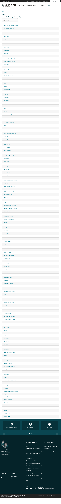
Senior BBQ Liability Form (9, 302)
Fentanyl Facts (6, 213)
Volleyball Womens (7, 396)
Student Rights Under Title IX (9, 352)
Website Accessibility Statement (10, 407)
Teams (5, 371)
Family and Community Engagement (11, 208)
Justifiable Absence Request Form (51, 451)
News (5, 261)
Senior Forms (6, 305)
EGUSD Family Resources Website (10, 180)
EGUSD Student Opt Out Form (9, 191)
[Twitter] (41, 488)
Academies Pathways (8, 44)
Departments (6, 161)
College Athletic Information (9, 130)
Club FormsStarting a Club (9, 122)
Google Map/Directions (5, 454)
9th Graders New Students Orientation (11, 31)
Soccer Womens (7, 327)
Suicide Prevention (30, 465)
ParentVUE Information (8, 283)
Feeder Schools (7, 211)
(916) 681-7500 (4, 475)
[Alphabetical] (10, 21)
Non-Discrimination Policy (40, 495)
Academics (6, 39)
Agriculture (6, 53)
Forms (5, 225)
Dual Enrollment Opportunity (9, 166)
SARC (5, 294)
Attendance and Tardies (8, 75)
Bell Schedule (6, 94)
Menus (5, 249)
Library (5, 244)
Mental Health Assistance (8, 247)
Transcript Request (7, 382)
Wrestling (5, 410)
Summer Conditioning (8, 360)
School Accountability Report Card (51, 446)
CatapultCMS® (10, 496)
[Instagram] (43, 488)
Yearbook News (7, 413)
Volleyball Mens (7, 394)
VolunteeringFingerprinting (9, 405)
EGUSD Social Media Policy (49, 488)
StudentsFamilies (7, 358)
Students (5, 355)
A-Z (6, 11)
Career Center (6, 116)
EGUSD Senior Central (8, 189)
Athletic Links (6, 64)
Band (5, 83)
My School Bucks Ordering (9, 255)
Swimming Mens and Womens (9, 366)
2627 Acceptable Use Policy (9, 28)
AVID (5, 80)
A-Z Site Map (53, 495)
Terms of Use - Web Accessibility (32, 475)
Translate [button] (46, 1)
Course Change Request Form (9, 153)
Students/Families (31, 5)
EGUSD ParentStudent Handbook (10, 186)
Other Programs (7, 266)
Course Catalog (7, 147)
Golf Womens (6, 233)
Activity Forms (6, 47)
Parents (5, 274)
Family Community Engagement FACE (11, 205)
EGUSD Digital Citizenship (8, 175)
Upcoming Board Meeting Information (11, 391)
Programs (41, 5)
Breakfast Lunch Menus (8, 103)
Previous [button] (4, 434)
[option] (11, 426)
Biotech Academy (7, 100)
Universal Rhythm (7, 385)
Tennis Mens (6, 374)
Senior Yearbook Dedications (9, 316)
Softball (5, 330)
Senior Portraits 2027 (8, 313)
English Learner (7, 197)
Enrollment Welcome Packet (9, 202)
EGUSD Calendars (7, 172)
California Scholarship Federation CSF (11, 114)
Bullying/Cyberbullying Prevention (33, 463)
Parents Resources (7, 280)
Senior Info (6, 308)
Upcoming (6, 388)
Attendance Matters (7, 78)
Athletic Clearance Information (9, 61)
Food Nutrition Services (8, 216)
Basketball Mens (7, 89)
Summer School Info (8, 363)
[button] (6, 1)
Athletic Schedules (7, 67)
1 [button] (29, 433)
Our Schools (6, 272)
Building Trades (7, 105)
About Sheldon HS (7, 36)
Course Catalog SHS (7, 150)
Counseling (6, 139)
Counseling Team (7, 144)
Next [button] (57, 434)
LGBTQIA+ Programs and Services (33, 473)
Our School (21, 5)
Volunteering (6, 402)
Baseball (5, 86)
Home (27, 1)
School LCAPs (6, 297)
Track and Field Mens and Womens (10, 380)
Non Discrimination (7, 263)
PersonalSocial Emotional (8, 286)
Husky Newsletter (7, 241)
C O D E (5, 108)
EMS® (14, 496)
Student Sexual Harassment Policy (33, 451)
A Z (4, 33)
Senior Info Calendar (7, 310)
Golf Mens (6, 230)
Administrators (6, 50)
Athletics (5, 72)
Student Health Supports (8, 346)
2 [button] (31, 433)
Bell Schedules (6, 97)
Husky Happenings (7, 238)
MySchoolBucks (7, 258)
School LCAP (46, 448)
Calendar (32, 1)
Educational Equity (7, 169)
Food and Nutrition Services (9, 219)
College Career (6, 128)
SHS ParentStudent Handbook (9, 319)
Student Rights (6, 349)
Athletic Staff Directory (8, 69)
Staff (4, 333)
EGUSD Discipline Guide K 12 (9, 177)
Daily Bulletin (6, 158)
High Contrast (48, 495)
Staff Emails (6, 344)
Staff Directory (6, 338)
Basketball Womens (7, 92)
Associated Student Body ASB (9, 58)
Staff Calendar (6, 335)
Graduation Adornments (8, 236)
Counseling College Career (9, 141)
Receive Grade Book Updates (9, 291)
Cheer (5, 119)
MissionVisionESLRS (7, 252)
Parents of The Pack (7, 277)
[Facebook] (39, 488)
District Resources (7, 164)
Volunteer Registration (8, 399)
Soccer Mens (6, 324)
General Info (6, 227)
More (49, 5)
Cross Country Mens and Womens (10, 155)
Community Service (7, 136)
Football (5, 222)
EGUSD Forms (6, 183)
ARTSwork (6, 56)
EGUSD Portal (38, 1)
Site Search (6, 322)
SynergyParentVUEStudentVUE (9, 369)
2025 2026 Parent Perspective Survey (11, 25)
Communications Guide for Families (10, 133)
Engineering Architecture (8, 194)
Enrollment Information (8, 200)
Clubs (5, 125)
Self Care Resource (7, 299)
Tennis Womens (7, 377)
